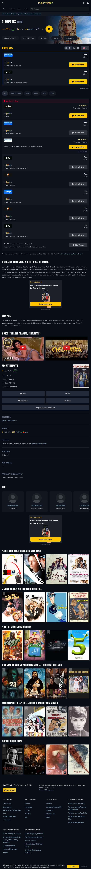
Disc (52, 93)
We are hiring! (9, 790)
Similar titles (70, 38)
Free (27, 93)
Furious (28, 803)
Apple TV (49, 810)
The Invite (6, 820)
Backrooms (7, 807)
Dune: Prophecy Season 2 (34, 834)
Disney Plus (50, 814)
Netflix (49, 803)
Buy (44, 93)
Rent (36, 93)
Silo (26, 817)
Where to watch (10, 38)
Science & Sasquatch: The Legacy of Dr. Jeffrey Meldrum (12, 839)
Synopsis (43, 38)
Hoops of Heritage (10, 849)
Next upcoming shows (32, 829)
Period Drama (42, 444)
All (5, 93)
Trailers (56, 38)
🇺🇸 (84, 48)
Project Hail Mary (9, 816)
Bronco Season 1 (31, 840)
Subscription (16, 93)
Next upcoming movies (11, 829)
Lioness (27, 810)
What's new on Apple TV (77, 813)
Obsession (7, 803)
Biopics (34, 444)
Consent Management (46, 790)
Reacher (28, 814)
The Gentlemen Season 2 (34, 837)
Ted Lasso (28, 807)
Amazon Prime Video (54, 807)
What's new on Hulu (76, 822)
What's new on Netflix (76, 803)
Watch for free (28, 38)
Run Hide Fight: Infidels (12, 834)
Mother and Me (9, 846)
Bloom (5, 852)
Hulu (48, 817)
